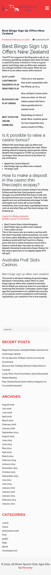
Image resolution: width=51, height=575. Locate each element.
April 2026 (7, 416)
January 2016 (8, 492)
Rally (4, 543)
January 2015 (8, 496)
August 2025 (8, 436)
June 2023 (7, 484)
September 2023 (10, 476)
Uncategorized (9, 551)
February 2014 (9, 500)
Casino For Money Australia (15, 216)
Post (4, 535)
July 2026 (6, 408)
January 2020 (8, 488)
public (5, 539)
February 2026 (9, 424)
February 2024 (9, 460)
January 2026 (8, 428)
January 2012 (8, 504)
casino (5, 523)
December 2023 (9, 468)
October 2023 (8, 472)
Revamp (27, 567)
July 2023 (6, 480)
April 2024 (7, 452)
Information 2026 (10, 531)
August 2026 (8, 405)
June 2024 (7, 444)
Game (5, 527)
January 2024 (8, 464)
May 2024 (6, 448)
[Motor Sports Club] (20, 8)
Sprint (5, 547)
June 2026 (7, 412)
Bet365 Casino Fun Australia (15, 219)
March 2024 (7, 456)
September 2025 (10, 432)
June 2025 (7, 440)
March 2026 (7, 420)
